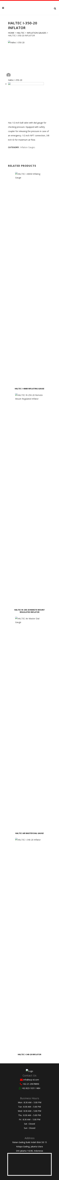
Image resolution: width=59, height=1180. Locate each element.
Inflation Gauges (36, 32)
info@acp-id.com (31, 1079)
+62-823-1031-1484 (31, 1088)
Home (11, 32)
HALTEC (20, 32)
